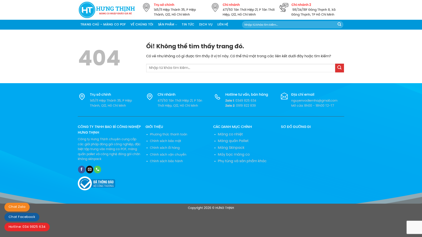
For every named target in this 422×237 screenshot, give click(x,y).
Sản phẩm (166, 24)
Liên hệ (222, 24)
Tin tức (188, 24)
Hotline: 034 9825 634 (27, 227)
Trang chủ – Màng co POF (103, 24)
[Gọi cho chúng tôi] (97, 169)
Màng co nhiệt (230, 134)
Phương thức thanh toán (168, 134)
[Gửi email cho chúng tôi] (89, 169)
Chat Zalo (17, 207)
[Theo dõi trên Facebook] (81, 169)
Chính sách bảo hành (166, 161)
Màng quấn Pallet (233, 141)
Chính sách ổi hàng (165, 148)
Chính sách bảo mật (165, 141)
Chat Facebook (22, 217)
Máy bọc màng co (234, 154)
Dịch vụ (206, 24)
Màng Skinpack (231, 148)
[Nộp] (339, 25)
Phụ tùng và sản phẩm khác (242, 161)
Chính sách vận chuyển (168, 154)
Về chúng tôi (142, 24)
